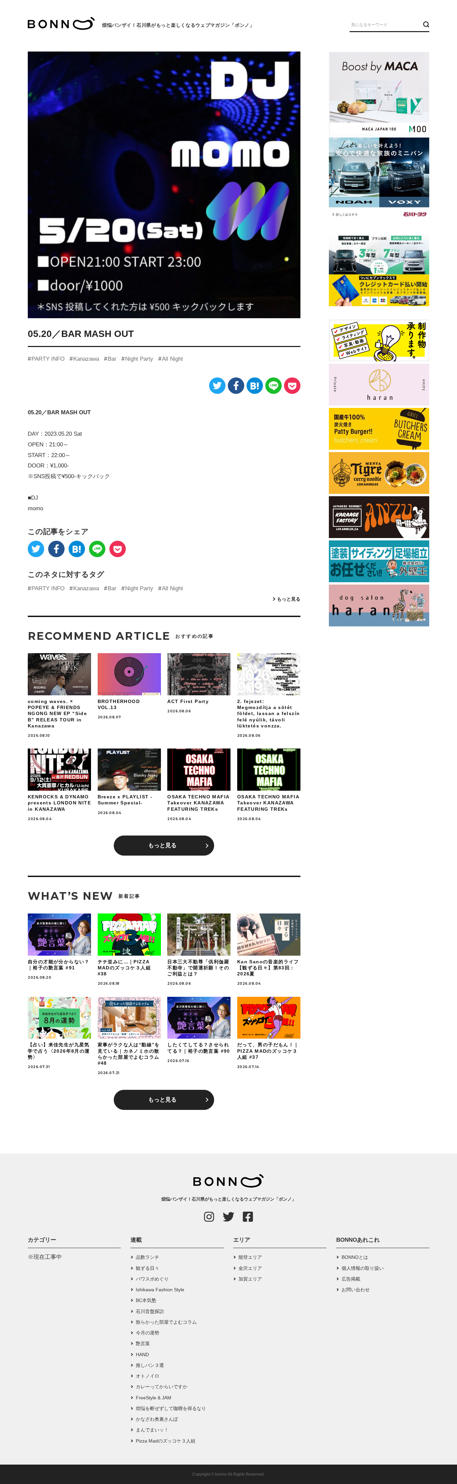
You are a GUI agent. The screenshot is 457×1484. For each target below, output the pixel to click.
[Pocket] (292, 385)
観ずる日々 (147, 1268)
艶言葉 (143, 1343)
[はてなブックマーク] (255, 385)
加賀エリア (250, 1279)
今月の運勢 (147, 1332)
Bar (112, 359)
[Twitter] (217, 385)
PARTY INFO (48, 359)
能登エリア (250, 1257)
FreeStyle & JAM (153, 1397)
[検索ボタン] (425, 24)
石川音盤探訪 (150, 1311)
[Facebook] (236, 385)
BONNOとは (355, 1257)
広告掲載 (351, 1279)
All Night (172, 359)
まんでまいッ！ (152, 1429)
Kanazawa (86, 359)
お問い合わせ (356, 1289)
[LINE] (273, 385)
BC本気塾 (146, 1300)
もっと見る (288, 599)
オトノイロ (147, 1376)
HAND (142, 1354)
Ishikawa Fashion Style (160, 1289)
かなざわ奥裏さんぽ (157, 1419)
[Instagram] (209, 1216)
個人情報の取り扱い (363, 1268)
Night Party (139, 359)
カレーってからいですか (161, 1386)
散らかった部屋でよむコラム (166, 1322)
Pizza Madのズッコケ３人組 (165, 1441)
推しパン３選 (150, 1365)
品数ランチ (147, 1257)
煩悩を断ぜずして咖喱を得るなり (171, 1408)
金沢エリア (250, 1268)
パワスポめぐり (152, 1279)
